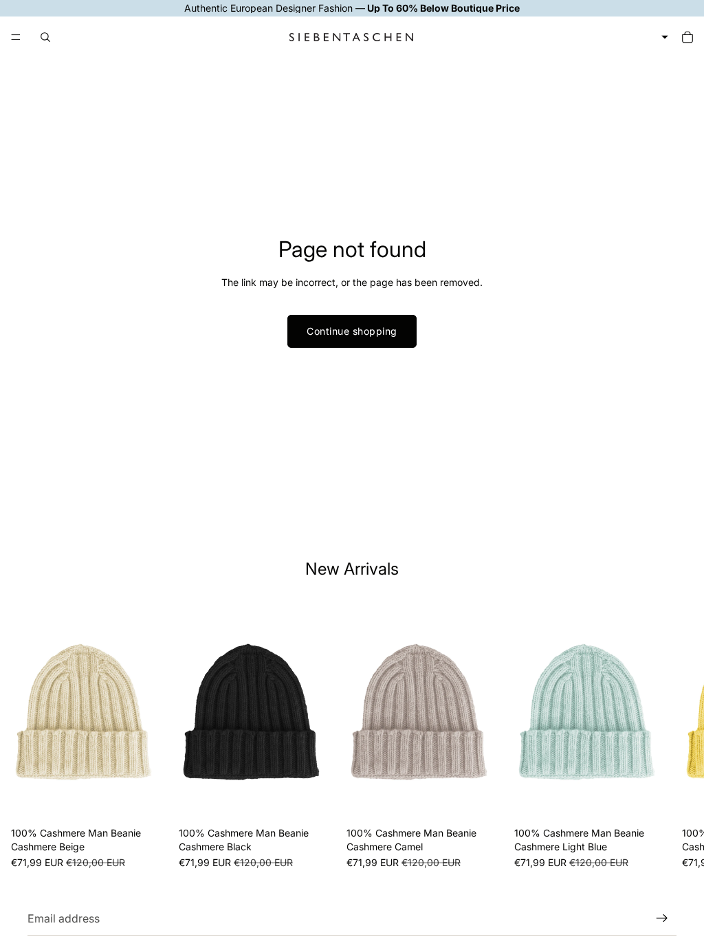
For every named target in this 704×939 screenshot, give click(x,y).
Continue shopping (352, 331)
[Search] (45, 37)
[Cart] (687, 37)
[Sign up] (662, 918)
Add (158, 800)
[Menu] (16, 37)
